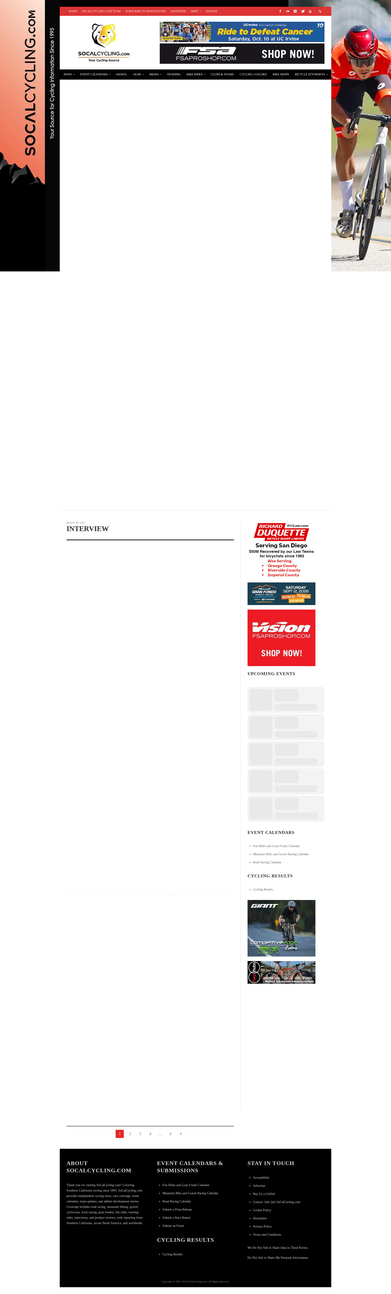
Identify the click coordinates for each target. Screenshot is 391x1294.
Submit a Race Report (176, 1217)
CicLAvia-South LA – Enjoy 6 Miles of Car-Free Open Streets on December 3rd (148, 249)
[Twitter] (302, 11)
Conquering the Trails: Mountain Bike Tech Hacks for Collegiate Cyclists (148, 464)
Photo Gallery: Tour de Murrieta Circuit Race (118, 302)
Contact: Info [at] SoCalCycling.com (276, 1202)
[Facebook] (280, 11)
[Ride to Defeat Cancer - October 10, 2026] (242, 31)
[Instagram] (295, 11)
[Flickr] (287, 11)
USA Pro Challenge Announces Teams (107, 87)
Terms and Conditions (267, 1234)
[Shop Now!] (281, 637)
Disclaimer (260, 1218)
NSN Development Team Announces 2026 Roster (117, 195)
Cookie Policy (262, 1210)
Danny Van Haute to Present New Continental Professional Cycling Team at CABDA (106, 1117)
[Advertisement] (281, 1016)
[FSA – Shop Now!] (242, 53)
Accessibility (261, 1177)
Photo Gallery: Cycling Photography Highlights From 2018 (130, 410)
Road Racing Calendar (267, 862)
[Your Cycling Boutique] (281, 972)
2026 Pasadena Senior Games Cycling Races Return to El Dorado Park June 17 (148, 356)
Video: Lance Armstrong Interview (185, 1040)
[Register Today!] (281, 593)
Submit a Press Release (177, 1209)
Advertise (259, 1185)
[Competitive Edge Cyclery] (281, 928)
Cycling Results (263, 889)
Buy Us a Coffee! (264, 1194)
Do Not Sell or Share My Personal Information (278, 1257)
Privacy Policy (262, 1226)
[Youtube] (310, 11)
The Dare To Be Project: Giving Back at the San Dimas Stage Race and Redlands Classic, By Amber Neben (177, 141)
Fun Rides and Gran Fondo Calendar (276, 846)
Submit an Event (173, 1226)
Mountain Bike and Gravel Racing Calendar (281, 854)
